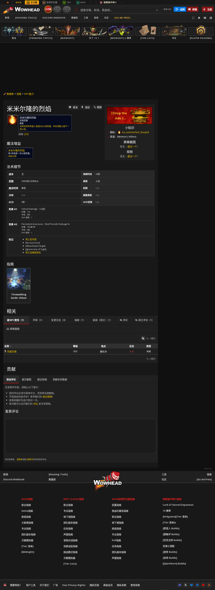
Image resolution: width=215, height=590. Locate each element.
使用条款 (135, 585)
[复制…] (143, 338)
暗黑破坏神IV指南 (172, 499)
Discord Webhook (54, 17)
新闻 (7, 17)
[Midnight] (28, 551)
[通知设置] (199, 17)
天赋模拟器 (27, 540)
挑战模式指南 (70, 552)
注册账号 (29, 459)
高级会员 (108, 585)
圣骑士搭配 (169, 546)
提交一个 (132, 146)
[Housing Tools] (58, 474)
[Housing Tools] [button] (26, 17)
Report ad (208, 468)
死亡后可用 (31, 239)
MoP (83, 2)
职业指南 (26, 505)
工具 (164, 474)
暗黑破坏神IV (110, 2)
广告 (55, 585)
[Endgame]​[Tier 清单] (175, 516)
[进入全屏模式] (193, 17)
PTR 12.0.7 (67, 9)
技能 (19, 93)
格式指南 (47, 396)
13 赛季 (167, 510)
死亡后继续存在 (33, 252)
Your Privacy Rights (73, 585)
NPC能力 (29, 93)
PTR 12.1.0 (57, 9)
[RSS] (209, 584)
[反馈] (204, 17)
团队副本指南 (29, 534)
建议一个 (132, 156)
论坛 (35, 403)
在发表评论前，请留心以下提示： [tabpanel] (30, 423)
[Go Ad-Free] (122, 17)
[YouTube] (203, 584)
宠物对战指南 (70, 540)
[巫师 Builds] (170, 557)
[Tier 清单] (27, 546)
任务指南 (68, 528)
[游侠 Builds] (170, 551)
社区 (106, 17)
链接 (99, 107)
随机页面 (94, 585)
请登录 (19, 459)
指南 (96, 17)
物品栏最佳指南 (120, 510)
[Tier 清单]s (169, 522)
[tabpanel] (80, 348)
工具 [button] (86, 17)
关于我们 (44, 585)
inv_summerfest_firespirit (135, 132)
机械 (149, 351)
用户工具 (30, 585)
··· (91, 2)
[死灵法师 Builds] (172, 540)
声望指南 (68, 534)
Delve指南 (27, 510)
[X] (185, 584)
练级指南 (26, 516)
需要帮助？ (16, 585)
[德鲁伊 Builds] (171, 534)
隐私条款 (121, 585)
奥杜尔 (103, 351)
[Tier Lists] (70, 563)
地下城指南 (69, 516)
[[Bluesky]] (191, 584)
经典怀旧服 (52, 2)
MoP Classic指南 (73, 499)
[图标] (12, 120)
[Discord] (179, 584)
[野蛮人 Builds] (171, 528)
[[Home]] (22, 9)
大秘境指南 (27, 522)
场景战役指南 (70, 546)
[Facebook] (197, 584)
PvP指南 (116, 540)
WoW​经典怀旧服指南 (123, 499)
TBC (69, 2)
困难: (21, 134)
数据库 (74, 17)
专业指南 (26, 528)
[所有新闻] (7, 3)
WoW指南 (27, 499)
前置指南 (116, 505)
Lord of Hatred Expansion (178, 504)
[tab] (16, 320)
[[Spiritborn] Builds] (174, 563)
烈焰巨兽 (12, 351)
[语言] (210, 17)
